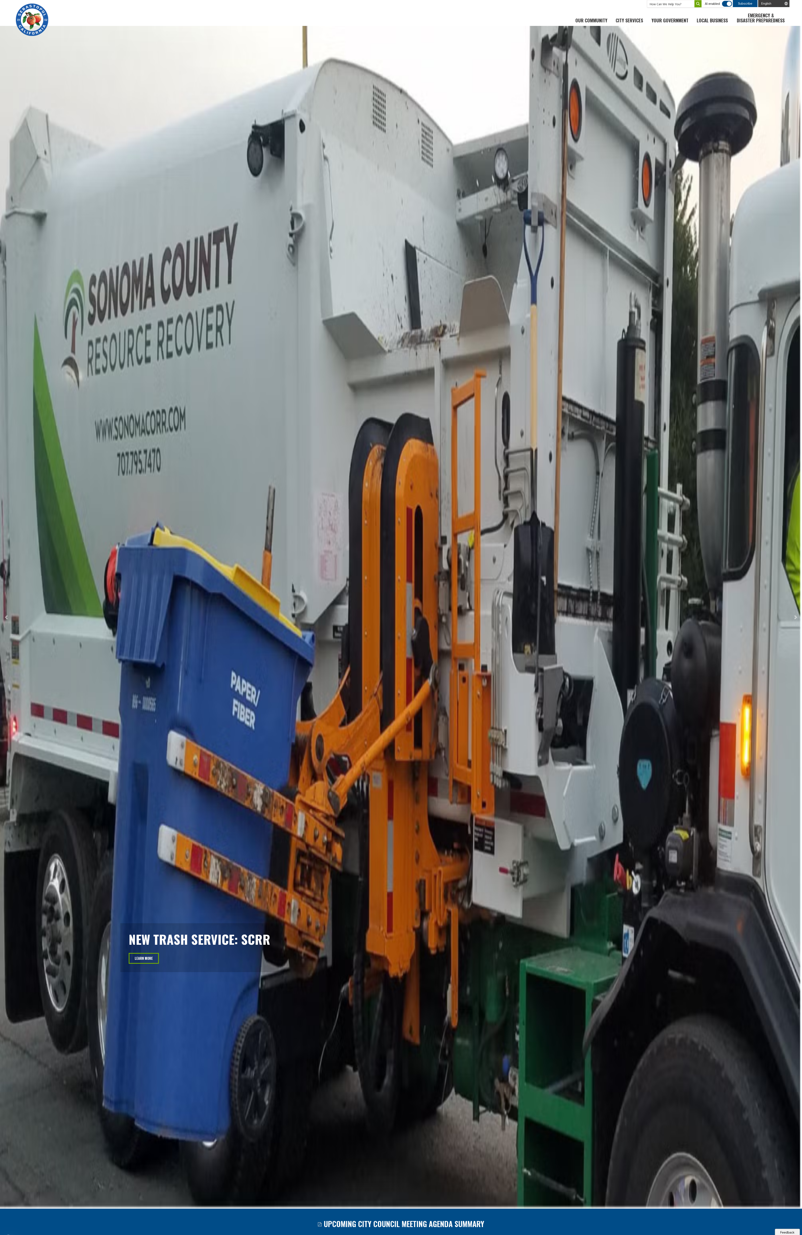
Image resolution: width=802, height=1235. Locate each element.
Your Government (669, 20)
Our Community (591, 20)
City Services (629, 20)
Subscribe (745, 3)
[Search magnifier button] (698, 3)
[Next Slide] (795, 617)
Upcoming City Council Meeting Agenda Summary (404, 1223)
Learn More (144, 958)
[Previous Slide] (6, 617)
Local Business (712, 20)
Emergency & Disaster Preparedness (761, 18)
